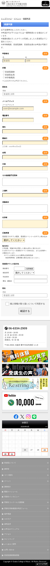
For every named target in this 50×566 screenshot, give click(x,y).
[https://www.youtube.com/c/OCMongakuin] (25, 401)
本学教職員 (10, 77)
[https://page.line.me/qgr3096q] (34, 417)
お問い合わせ (9, 550)
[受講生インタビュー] (25, 370)
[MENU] (45, 3)
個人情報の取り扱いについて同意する (27, 304)
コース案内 (8, 475)
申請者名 (5, 53)
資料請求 (7, 524)
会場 (4, 153)
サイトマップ (9, 539)
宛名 (4, 288)
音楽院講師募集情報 (11, 555)
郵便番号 (6, 268)
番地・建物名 (7, 281)
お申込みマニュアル (11, 529)
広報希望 (5, 233)
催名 (4, 127)
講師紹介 (7, 487)
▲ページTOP (41, 564)
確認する (25, 311)
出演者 (4, 217)
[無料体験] (25, 356)
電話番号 (5, 115)
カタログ (7, 519)
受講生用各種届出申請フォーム (16, 508)
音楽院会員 (10, 75)
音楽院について (10, 463)
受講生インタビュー (11, 497)
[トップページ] (21, 3)
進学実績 (7, 514)
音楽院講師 (10, 72)
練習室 (6, 469)
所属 (4, 68)
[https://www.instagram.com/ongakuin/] (28, 417)
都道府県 (6, 272)
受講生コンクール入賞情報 (14, 502)
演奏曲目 (5, 202)
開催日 (4, 138)
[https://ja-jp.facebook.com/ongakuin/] (16, 417)
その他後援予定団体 (9, 175)
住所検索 (29, 269)
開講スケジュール (11, 492)
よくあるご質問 (10, 544)
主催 (4, 164)
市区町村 (6, 277)
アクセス (7, 534)
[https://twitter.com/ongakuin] (22, 417)
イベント (7, 481)
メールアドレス (8, 101)
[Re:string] (25, 384)
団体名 (4, 87)
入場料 (4, 191)
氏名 (4, 90)
